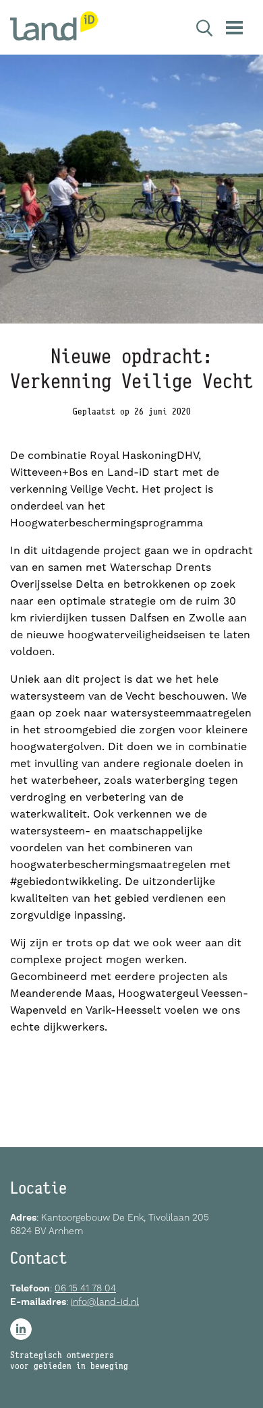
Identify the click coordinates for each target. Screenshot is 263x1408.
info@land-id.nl (105, 1301)
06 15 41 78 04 (85, 1288)
